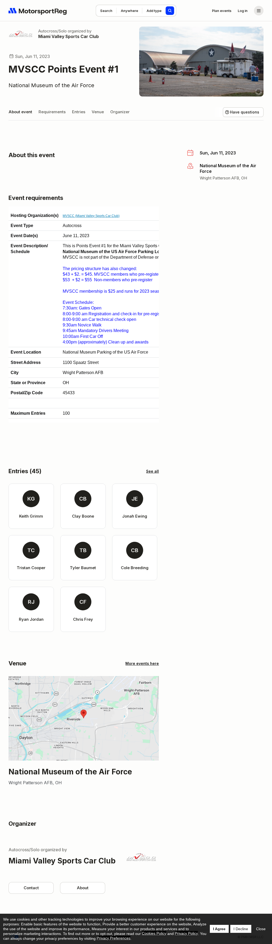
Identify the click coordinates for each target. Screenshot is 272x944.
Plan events (221, 11)
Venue (98, 111)
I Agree (219, 929)
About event (20, 111)
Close (261, 929)
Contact (31, 887)
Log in (243, 11)
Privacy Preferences (113, 938)
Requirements (52, 111)
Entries (78, 111)
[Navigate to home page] (37, 10)
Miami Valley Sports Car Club (68, 36)
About (82, 887)
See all (152, 471)
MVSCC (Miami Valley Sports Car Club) (91, 216)
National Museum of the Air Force (51, 85)
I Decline (240, 929)
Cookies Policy (154, 933)
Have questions (244, 112)
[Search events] (170, 10)
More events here (142, 663)
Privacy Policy (186, 933)
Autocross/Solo (52, 30)
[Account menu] (259, 10)
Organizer (120, 111)
